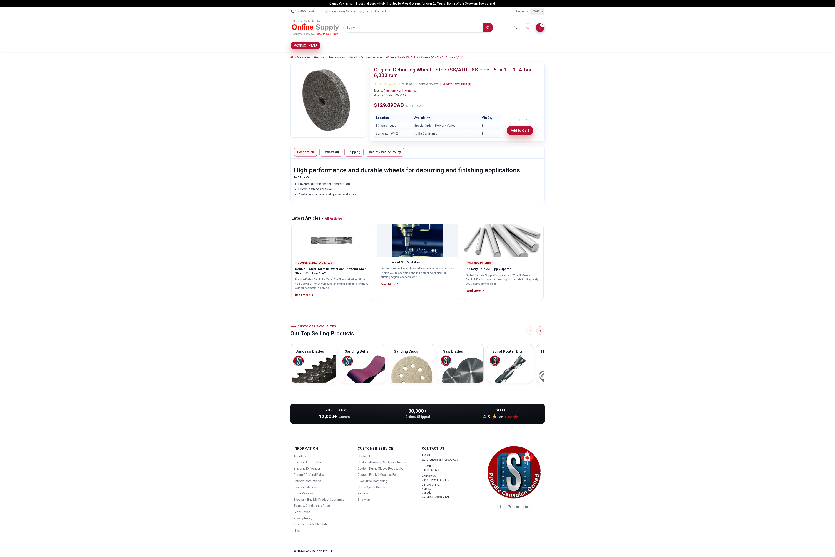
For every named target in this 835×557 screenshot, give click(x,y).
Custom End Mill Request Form (379, 474)
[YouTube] (517, 507)
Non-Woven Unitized (343, 57)
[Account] (515, 27)
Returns (363, 493)
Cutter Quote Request (373, 487)
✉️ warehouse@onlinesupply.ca (346, 11)
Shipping (354, 152)
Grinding (320, 57)
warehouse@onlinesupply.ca (440, 459)
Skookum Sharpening (372, 481)
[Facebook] (500, 507)
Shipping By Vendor (307, 468)
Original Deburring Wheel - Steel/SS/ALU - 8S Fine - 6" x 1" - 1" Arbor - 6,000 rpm (415, 57)
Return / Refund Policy (385, 152)
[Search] (488, 27)
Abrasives (304, 57)
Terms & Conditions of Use (312, 505)
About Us (300, 456)
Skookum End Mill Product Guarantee (319, 499)
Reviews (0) (331, 152)
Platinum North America (400, 90)
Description (305, 152)
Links (297, 530)
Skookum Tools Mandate (311, 524)
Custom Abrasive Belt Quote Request (383, 462)
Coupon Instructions (307, 481)
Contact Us (382, 11)
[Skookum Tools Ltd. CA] (315, 27)
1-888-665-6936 (431, 470)
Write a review (428, 84)
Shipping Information (308, 462)
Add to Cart (520, 130)
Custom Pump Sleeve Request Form (382, 468)
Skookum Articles (306, 487)
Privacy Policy (303, 518)
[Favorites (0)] (528, 27)
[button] (457, 84)
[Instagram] (509, 507)
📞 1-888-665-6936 (304, 11)
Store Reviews (303, 493)
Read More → (304, 295)
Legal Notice (302, 512)
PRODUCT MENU (305, 45)
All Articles (334, 218)
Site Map (364, 499)
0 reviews (405, 84)
